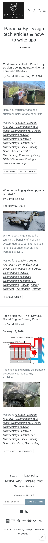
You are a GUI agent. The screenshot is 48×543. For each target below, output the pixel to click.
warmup (21, 163)
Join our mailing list (24, 495)
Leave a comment (27, 171)
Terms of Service (24, 486)
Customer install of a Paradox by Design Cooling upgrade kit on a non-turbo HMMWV (24, 67)
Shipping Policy (34, 480)
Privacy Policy (30, 475)
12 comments (25, 451)
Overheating (10, 155)
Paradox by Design (22, 529)
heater (16, 151)
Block (24, 147)
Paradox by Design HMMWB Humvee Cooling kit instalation (22, 159)
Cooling (33, 147)
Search (14, 475)
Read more (9, 171)
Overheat (26, 151)
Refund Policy (13, 480)
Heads (7, 151)
